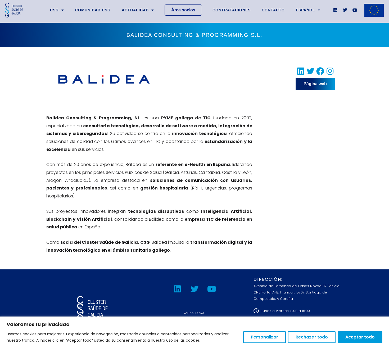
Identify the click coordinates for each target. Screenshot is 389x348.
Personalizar (264, 337)
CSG (54, 10)
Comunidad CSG (93, 10)
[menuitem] (308, 10)
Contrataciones (231, 10)
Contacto (273, 10)
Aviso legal (194, 313)
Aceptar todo (360, 337)
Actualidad (135, 10)
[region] (194, 332)
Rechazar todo (312, 337)
